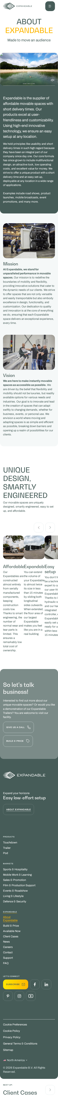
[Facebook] (35, 984)
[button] (50, 6)
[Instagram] (19, 996)
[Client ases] (50, 1090)
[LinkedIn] (46, 984)
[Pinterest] (8, 996)
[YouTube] (31, 996)
